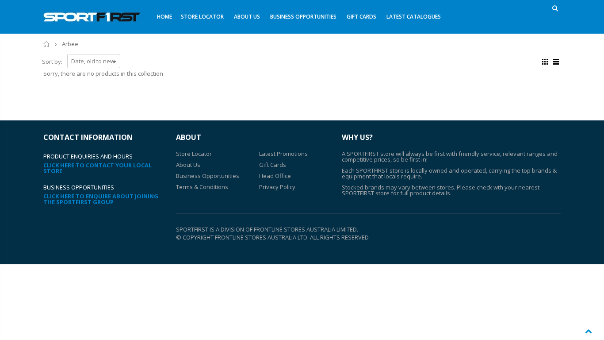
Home (46, 44)
